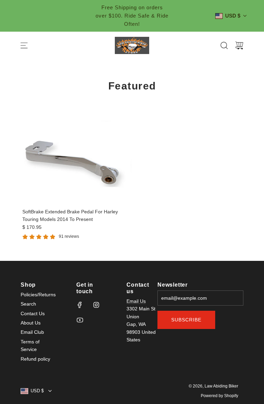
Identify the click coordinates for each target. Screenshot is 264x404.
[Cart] (239, 45)
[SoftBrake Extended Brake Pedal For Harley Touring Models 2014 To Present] (76, 161)
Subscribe (186, 319)
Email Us (136, 301)
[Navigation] (24, 45)
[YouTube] (79, 320)
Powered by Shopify (219, 395)
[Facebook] (79, 304)
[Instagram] (96, 304)
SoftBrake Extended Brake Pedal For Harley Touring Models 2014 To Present (70, 215)
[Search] (224, 45)
